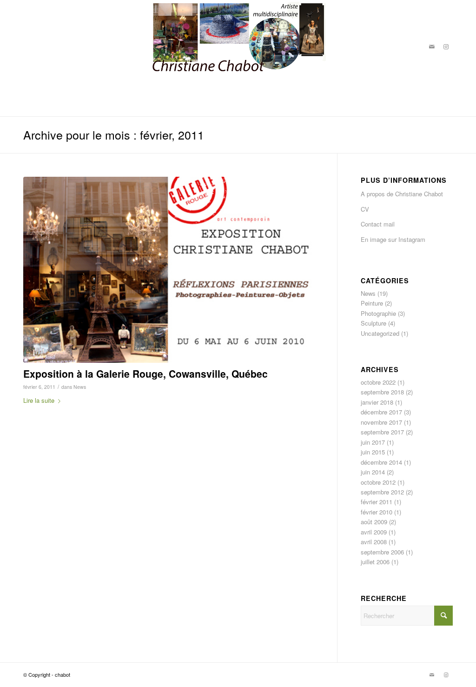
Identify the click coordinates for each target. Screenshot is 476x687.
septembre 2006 (382, 551)
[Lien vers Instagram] (446, 46)
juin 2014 (373, 471)
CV (365, 209)
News (79, 386)
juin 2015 (373, 451)
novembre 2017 (381, 422)
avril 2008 (374, 541)
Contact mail (378, 224)
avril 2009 (374, 531)
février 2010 (376, 511)
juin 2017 (373, 442)
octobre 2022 (378, 382)
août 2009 (374, 521)
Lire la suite (38, 400)
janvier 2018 (377, 402)
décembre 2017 (381, 411)
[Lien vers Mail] (432, 46)
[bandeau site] (238, 46)
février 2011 (376, 501)
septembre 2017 (382, 431)
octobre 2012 (378, 482)
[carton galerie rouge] (168, 270)
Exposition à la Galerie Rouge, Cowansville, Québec (145, 373)
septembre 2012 (382, 491)
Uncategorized (380, 333)
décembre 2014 (381, 462)
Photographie (378, 313)
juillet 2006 (375, 561)
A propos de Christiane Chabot (402, 193)
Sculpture (373, 323)
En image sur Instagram (393, 239)
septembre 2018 (382, 391)
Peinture (372, 303)
